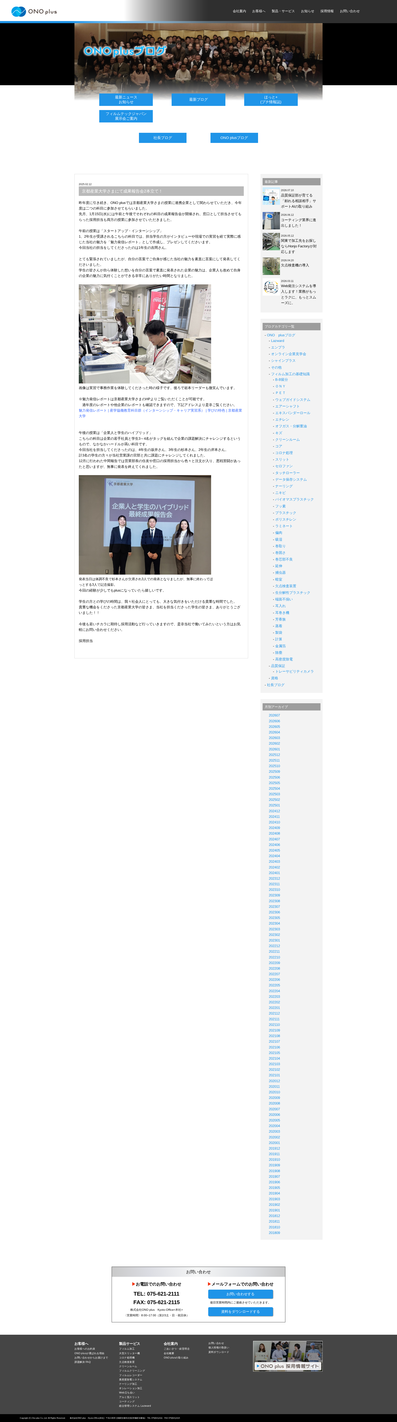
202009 (274, 1098)
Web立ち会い (127, 1392)
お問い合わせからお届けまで (91, 1357)
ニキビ (280, 493)
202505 (274, 783)
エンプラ (278, 347)
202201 (274, 1008)
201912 (274, 1148)
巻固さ (280, 553)
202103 (274, 1064)
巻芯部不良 (284, 559)
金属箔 (280, 646)
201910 (274, 1160)
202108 (274, 1036)
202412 (274, 811)
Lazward (277, 341)
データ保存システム (291, 480)
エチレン (282, 420)
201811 (274, 1221)
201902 (274, 1205)
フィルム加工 (127, 1348)
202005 (274, 1120)
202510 (274, 766)
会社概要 (169, 1353)
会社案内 (239, 11)
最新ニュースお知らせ (126, 99)
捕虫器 (280, 573)
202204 (274, 991)
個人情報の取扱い (218, 1347)
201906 (274, 1182)
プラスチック (285, 513)
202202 (274, 1002)
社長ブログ (162, 138)
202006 (274, 1115)
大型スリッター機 (129, 1353)
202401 (274, 873)
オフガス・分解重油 (291, 426)
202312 (274, 879)
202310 (274, 890)
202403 (274, 862)
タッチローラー (287, 473)
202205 (274, 985)
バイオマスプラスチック (294, 499)
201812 (274, 1216)
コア (278, 446)
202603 (274, 738)
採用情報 (327, 11)
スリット (282, 459)
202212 (274, 946)
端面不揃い (284, 599)
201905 (274, 1188)
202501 (274, 805)
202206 (274, 980)
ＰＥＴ (280, 393)
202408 (274, 833)
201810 (274, 1227)
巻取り (280, 546)
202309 (274, 895)
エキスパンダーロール (292, 413)
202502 (274, 800)
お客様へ (258, 11)
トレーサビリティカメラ (294, 671)
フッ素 (280, 506)
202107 (274, 1041)
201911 (274, 1154)
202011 (274, 1087)
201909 (274, 1165)
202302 (274, 935)
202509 (274, 772)
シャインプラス (283, 361)
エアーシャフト (287, 406)
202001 (274, 1143)
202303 (274, 929)
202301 (274, 940)
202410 (274, 822)
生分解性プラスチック (292, 593)
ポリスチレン (285, 519)
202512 (274, 755)
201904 (274, 1193)
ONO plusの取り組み (176, 1357)
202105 (274, 1053)
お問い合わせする (240, 1294)
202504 (274, 789)
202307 (274, 907)
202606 (274, 721)
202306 (274, 912)
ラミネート (284, 526)
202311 (274, 884)
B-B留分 (281, 380)
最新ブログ (198, 99)
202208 (274, 968)
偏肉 (278, 533)
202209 (274, 963)
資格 (274, 678)
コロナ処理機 (127, 1357)
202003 (274, 1131)
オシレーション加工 (130, 1388)
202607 (274, 715)
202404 (274, 856)
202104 (274, 1058)
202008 (274, 1103)
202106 (274, 1047)
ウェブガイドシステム (292, 400)
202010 (274, 1092)
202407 (274, 839)
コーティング (127, 1401)
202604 (274, 732)
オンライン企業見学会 (288, 354)
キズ (278, 433)
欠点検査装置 (285, 586)
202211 (274, 952)
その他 (276, 367)
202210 (274, 957)
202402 (274, 867)
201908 (274, 1171)
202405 (274, 850)
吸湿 (278, 539)
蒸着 (278, 626)
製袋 (278, 633)
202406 (274, 845)
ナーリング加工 (128, 1383)
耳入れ (280, 606)
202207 (274, 974)
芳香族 (280, 619)
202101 (274, 1075)
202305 (274, 918)
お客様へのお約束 (84, 1348)
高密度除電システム (130, 1379)
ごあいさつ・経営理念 (177, 1348)
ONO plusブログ (234, 138)
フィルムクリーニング (132, 1370)
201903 (274, 1199)
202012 (274, 1081)
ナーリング (284, 486)
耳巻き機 (282, 613)
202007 (274, 1109)
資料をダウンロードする (240, 1312)
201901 (274, 1210)
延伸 (278, 566)
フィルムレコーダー (130, 1375)
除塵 (278, 653)
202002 (274, 1137)
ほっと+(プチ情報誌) (270, 99)
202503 (274, 794)
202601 (274, 749)
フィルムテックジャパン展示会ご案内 (126, 116)
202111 (274, 1019)
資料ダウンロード (218, 1352)
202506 (274, 777)
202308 (274, 901)
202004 (274, 1126)
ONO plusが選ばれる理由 (89, 1353)
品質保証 (278, 666)
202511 (274, 760)
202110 (274, 1025)
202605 (274, 727)
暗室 (278, 579)
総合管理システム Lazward (135, 1405)
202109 (274, 1030)
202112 (274, 1013)
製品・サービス (283, 11)
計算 (278, 639)
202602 (274, 743)
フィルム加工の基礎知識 (290, 374)
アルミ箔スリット (129, 1397)
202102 (274, 1070)
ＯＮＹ (280, 386)
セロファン (284, 466)
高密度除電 (284, 659)
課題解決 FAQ (82, 1362)
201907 (274, 1177)
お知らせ (307, 11)
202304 (274, 923)
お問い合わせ (350, 11)
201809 (274, 1233)
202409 (274, 828)
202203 (274, 997)
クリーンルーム (287, 440)
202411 (274, 817)
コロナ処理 (284, 453)
